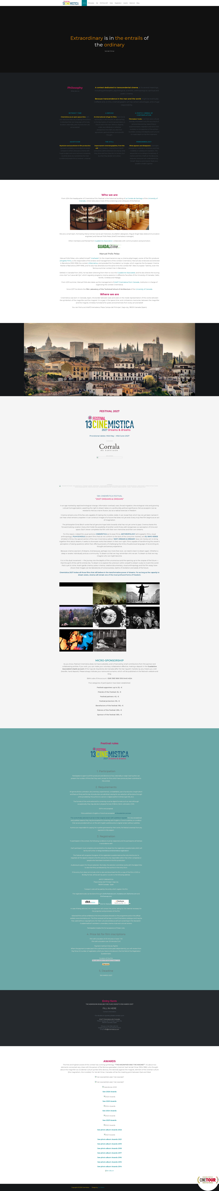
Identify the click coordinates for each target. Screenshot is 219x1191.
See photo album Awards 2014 (109, 1166)
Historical (132, 3)
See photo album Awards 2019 (109, 1144)
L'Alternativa (93, 263)
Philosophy (91, 3)
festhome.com (132, 894)
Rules (111, 3)
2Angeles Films (65, 261)
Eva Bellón (101, 1187)
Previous (1, 39)
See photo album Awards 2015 (109, 1162)
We (97, 3)
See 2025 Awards (109, 1101)
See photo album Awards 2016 (109, 1157)
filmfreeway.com (106, 896)
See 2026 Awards (110, 1092)
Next (217, 39)
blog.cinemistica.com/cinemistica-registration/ (113, 851)
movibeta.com (121, 894)
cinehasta (94, 258)
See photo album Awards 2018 (109, 1148)
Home (84, 3)
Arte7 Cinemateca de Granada (109, 1019)
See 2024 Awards (109, 1111)
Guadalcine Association (104, 241)
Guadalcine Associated (126, 273)
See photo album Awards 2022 (109, 1130)
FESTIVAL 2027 (104, 3)
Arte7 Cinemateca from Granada (126, 282)
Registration (118, 3)
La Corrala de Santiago (134, 198)
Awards (125, 3)
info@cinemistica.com (111, 1029)
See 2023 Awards (109, 1120)
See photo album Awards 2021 (109, 1139)
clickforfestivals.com (109, 894)
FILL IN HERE (109, 1008)
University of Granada (144, 289)
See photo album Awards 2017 (109, 1153)
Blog (138, 3)
